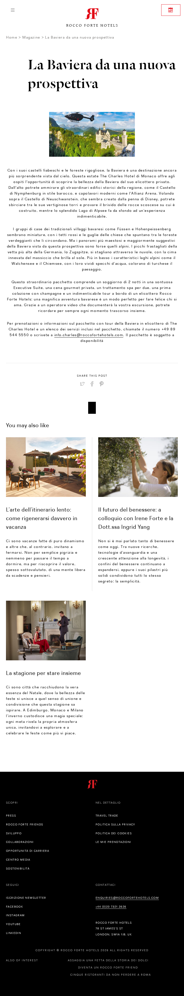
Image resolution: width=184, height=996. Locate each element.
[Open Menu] (12, 10)
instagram (15, 915)
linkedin (13, 933)
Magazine (31, 37)
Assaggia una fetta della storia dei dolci (108, 960)
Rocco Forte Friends (24, 824)
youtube (13, 924)
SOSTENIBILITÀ (17, 868)
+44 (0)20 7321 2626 (111, 906)
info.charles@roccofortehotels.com (88, 335)
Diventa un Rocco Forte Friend (108, 967)
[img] (46, 467)
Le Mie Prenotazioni (113, 842)
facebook (14, 906)
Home (11, 37)
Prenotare (170, 10)
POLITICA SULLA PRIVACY (115, 824)
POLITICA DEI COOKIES (114, 833)
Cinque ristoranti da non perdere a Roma (110, 974)
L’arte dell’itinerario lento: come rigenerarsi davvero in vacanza (41, 518)
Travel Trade (107, 815)
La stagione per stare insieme (43, 672)
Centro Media (18, 859)
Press (11, 815)
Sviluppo (14, 833)
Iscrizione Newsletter (26, 897)
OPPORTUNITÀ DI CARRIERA (27, 850)
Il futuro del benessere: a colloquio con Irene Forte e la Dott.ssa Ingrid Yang (135, 518)
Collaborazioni (20, 842)
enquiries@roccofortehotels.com (127, 897)
